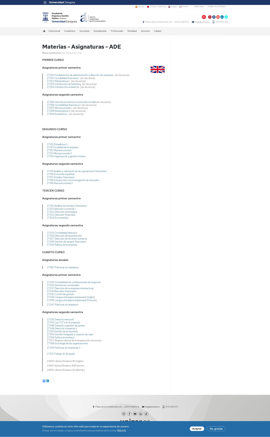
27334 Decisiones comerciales (63, 285)
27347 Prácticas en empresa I (63, 304)
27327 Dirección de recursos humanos (67, 238)
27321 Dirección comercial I (61, 208)
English (174, 7)
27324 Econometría (57, 217)
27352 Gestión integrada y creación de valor (70, 334)
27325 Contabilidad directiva (62, 232)
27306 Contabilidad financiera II (64, 105)
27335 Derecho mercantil (60, 319)
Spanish (141, 7)
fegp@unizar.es (202, 22)
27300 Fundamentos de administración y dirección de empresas (80, 75)
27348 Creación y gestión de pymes (66, 325)
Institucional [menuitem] (54, 31)
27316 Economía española (60, 174)
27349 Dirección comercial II (62, 328)
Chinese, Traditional (158, 7)
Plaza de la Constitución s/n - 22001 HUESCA (167, 22)
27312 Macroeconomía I (59, 150)
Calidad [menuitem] (157, 31)
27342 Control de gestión (60, 294)
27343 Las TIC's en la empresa (63, 322)
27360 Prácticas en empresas (62, 267)
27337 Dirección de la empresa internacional (70, 288)
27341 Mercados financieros (61, 291)
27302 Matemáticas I (58, 81)
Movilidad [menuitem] (132, 31)
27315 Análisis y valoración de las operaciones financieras (77, 171)
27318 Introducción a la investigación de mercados (73, 180)
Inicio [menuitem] (44, 31)
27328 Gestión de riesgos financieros (66, 241)
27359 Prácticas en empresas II (63, 347)
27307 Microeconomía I (59, 107)
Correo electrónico (217, 7)
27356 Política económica (60, 337)
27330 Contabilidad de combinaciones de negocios (74, 282)
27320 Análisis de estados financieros (67, 205)
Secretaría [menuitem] (84, 31)
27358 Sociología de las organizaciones (67, 343)
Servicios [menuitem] (145, 31)
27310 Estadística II (57, 144)
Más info (121, 430)
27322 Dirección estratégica (62, 211)
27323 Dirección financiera (61, 214)
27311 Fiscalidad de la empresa (63, 147)
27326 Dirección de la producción (64, 235)
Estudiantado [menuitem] (100, 31)
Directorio (199, 7)
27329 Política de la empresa (62, 244)
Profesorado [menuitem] (117, 31)
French (185, 7)
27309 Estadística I (57, 114)
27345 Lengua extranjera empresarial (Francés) (72, 300)
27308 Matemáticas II (59, 110)
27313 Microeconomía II (59, 153)
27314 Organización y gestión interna (66, 156)
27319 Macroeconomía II (60, 183)
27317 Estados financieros (61, 177)
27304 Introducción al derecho (63, 87)
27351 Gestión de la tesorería (62, 331)
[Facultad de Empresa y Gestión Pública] (59, 17)
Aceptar (197, 428)
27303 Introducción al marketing (64, 84)
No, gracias (216, 428)
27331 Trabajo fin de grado (61, 353)
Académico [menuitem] (69, 31)
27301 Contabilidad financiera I (63, 78)
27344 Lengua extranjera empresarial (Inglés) (71, 297)
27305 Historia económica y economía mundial (71, 102)
